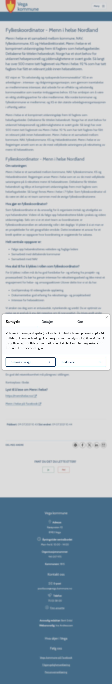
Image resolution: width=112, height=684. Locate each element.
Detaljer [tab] (47, 322)
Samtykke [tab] (13, 322)
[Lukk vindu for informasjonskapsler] (106, 317)
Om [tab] (80, 322)
